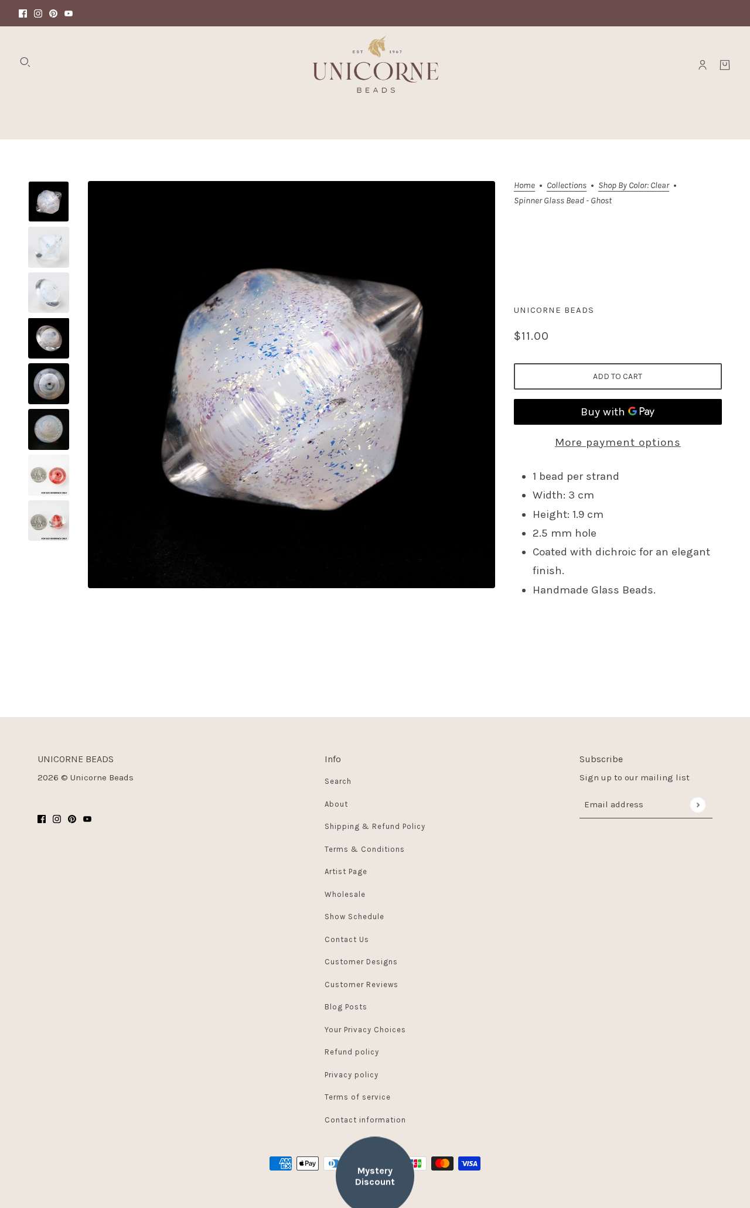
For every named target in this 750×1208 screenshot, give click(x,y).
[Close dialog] (591, 473)
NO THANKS (489, 654)
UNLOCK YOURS (489, 614)
